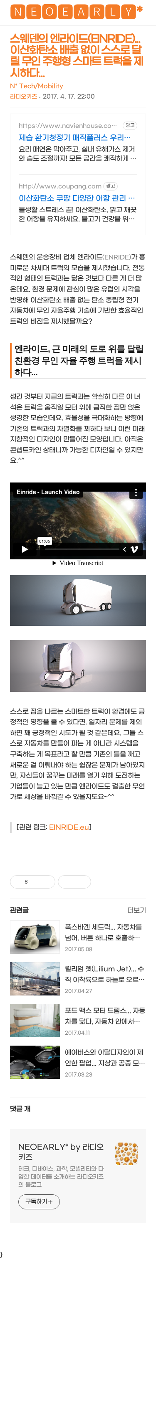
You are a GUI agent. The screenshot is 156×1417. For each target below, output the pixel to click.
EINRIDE (63, 827)
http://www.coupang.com (60, 186)
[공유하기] (35, 882)
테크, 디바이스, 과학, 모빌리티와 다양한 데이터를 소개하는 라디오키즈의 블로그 (61, 1177)
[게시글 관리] (46, 882)
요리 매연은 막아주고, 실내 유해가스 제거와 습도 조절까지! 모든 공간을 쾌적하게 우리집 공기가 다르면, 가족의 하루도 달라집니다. (77, 154)
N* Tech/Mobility (36, 86)
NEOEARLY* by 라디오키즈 (61, 1152)
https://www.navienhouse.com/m (69, 126)
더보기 (136, 910)
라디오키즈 (23, 96)
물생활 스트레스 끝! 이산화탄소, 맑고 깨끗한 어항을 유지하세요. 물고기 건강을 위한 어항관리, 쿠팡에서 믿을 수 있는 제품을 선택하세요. (77, 215)
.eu (83, 827)
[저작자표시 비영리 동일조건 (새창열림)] (102, 882)
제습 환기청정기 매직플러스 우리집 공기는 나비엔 (75, 138)
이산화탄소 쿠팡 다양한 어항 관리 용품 (77, 199)
